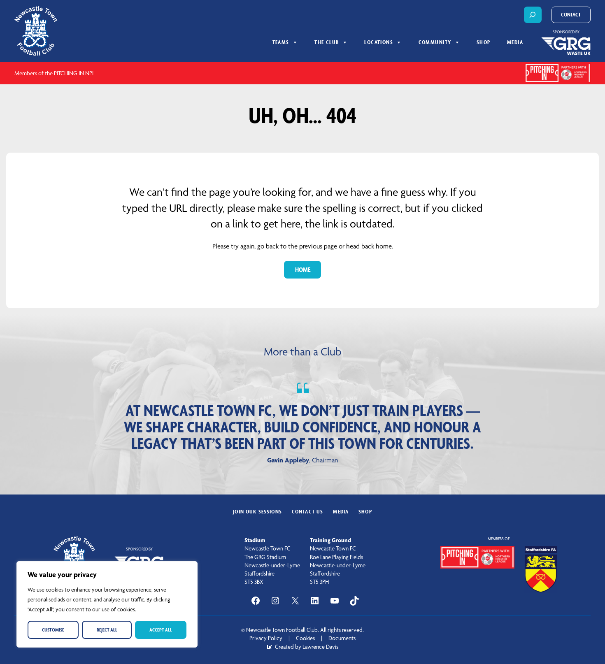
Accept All (160, 630)
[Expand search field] (533, 15)
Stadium (254, 540)
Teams (280, 42)
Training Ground (330, 540)
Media (515, 42)
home (302, 269)
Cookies (305, 638)
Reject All (107, 630)
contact (571, 14)
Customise (53, 630)
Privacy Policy (265, 638)
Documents (342, 638)
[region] (107, 604)
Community (435, 42)
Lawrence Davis (320, 646)
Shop (484, 42)
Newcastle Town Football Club (282, 630)
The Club (326, 42)
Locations (378, 42)
